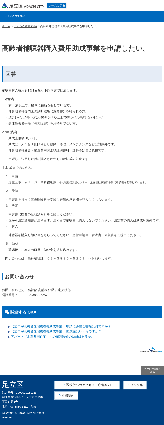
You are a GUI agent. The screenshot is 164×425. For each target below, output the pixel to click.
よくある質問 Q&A (15, 16)
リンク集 (136, 385)
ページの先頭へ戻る (152, 370)
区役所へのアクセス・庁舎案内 (88, 385)
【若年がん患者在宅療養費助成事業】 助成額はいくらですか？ (56, 331)
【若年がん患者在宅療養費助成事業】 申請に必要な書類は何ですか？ (61, 326)
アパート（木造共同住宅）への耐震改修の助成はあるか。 (52, 336)
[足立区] (23, 5)
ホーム (6, 26)
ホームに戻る (56, 5)
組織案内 (68, 395)
